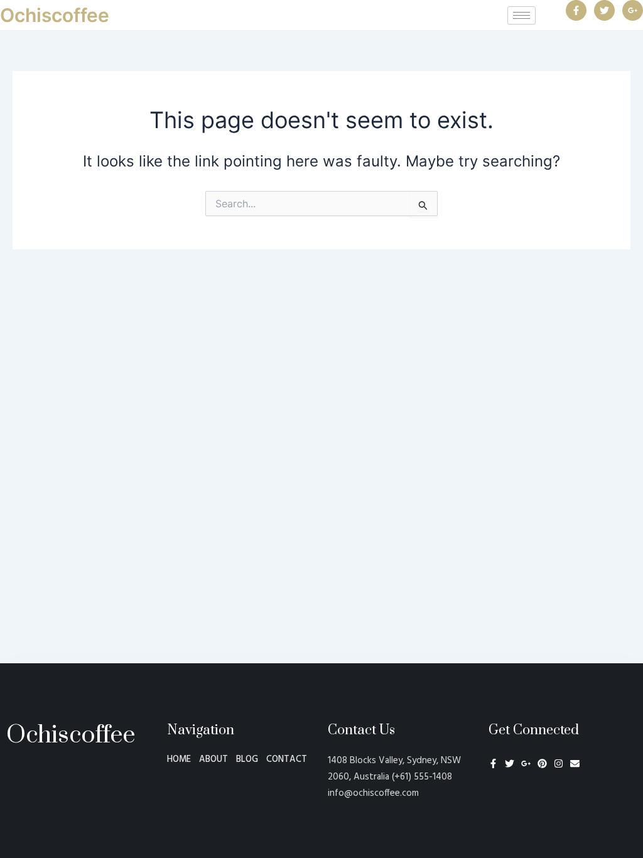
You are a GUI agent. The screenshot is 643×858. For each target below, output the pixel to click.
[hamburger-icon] (521, 15)
